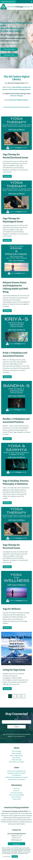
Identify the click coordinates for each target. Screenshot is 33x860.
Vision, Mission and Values (16, 762)
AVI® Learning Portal (8, 2)
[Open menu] (31, 6)
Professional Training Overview (16, 771)
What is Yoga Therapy (16, 755)
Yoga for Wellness (12, 609)
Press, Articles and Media (16, 795)
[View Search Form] (31, 1)
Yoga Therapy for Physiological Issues (13, 220)
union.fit (16, 44)
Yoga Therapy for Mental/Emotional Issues (15, 156)
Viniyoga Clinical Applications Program (16, 777)
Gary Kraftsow (16, 758)
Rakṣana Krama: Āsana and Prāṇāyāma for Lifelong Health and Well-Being (16, 287)
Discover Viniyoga (16, 96)
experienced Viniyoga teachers (18, 100)
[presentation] (16, 133)
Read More (8, 176)
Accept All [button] (15, 856)
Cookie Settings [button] (6, 856)
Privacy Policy (17, 799)
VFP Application (16, 775)
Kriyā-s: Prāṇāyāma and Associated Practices (15, 354)
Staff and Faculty (16, 760)
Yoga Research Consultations (16, 779)
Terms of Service (16, 797)
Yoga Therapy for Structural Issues (11, 546)
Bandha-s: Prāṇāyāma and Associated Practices (16, 420)
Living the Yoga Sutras (14, 670)
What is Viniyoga (16, 753)
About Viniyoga (16, 751)
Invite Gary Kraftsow (16, 793)
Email (16, 719)
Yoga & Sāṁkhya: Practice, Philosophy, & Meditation (16, 482)
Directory (16, 788)
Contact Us (16, 790)
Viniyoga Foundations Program (16, 773)
